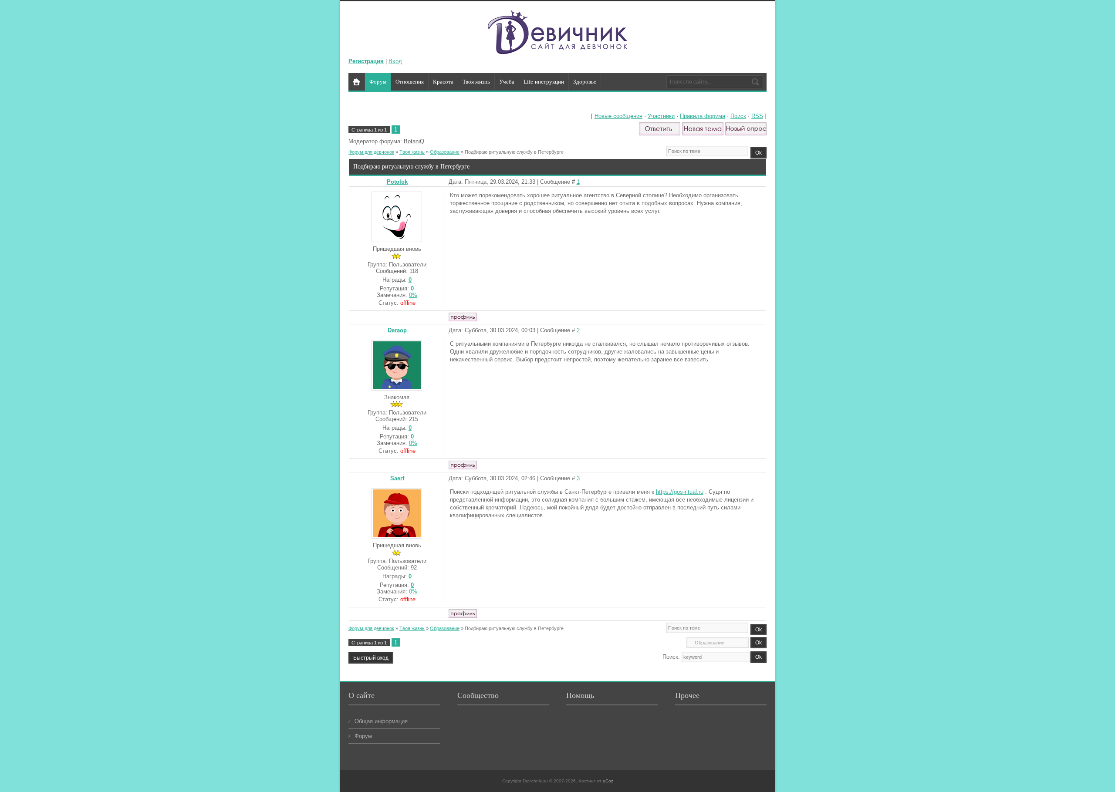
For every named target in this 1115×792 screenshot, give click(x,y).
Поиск (738, 116)
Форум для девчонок (371, 152)
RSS (757, 116)
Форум (363, 736)
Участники (661, 116)
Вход (395, 61)
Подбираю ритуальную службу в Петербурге (514, 152)
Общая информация (381, 721)
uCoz (608, 781)
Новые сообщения (618, 116)
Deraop (397, 330)
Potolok (397, 182)
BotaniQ (414, 141)
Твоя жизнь (412, 152)
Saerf (397, 478)
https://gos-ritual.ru (679, 492)
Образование (445, 152)
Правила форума (702, 116)
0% (413, 295)
